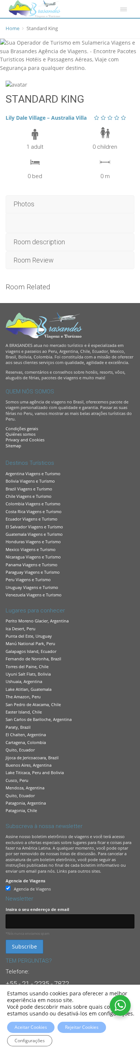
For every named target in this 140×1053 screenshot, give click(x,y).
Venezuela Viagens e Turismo (34, 595)
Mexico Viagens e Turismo (31, 549)
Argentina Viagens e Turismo (33, 473)
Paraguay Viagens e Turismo (33, 572)
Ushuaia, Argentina (24, 681)
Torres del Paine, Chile (27, 666)
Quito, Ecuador (20, 750)
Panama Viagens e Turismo (31, 564)
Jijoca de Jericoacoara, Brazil (32, 757)
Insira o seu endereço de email (37, 909)
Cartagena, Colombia (26, 742)
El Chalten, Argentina (26, 734)
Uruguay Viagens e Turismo (32, 587)
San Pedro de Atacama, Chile (33, 704)
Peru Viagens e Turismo (28, 579)
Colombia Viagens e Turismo (33, 503)
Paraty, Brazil (18, 727)
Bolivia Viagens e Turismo (30, 481)
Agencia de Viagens (25, 880)
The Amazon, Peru (23, 696)
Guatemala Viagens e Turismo (34, 534)
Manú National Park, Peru (30, 643)
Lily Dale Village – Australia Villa (46, 117)
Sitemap (13, 445)
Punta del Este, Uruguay (29, 636)
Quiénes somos (20, 434)
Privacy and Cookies (25, 439)
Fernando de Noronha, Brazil (33, 658)
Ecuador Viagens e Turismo (31, 519)
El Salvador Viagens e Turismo (34, 526)
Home (12, 28)
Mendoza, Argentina (25, 787)
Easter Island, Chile (24, 712)
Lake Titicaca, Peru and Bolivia (35, 772)
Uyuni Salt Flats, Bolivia (28, 674)
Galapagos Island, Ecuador (31, 651)
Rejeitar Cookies (82, 1027)
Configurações (30, 1040)
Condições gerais (22, 428)
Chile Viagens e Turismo (29, 496)
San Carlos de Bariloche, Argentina (39, 719)
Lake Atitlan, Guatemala (29, 689)
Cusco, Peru (17, 780)
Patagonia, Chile (21, 810)
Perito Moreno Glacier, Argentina (37, 621)
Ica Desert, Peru (20, 628)
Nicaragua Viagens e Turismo (33, 557)
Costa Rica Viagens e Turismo (34, 511)
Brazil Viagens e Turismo (29, 489)
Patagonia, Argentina (26, 803)
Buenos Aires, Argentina (29, 765)
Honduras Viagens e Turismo (33, 541)
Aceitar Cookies (31, 1027)
